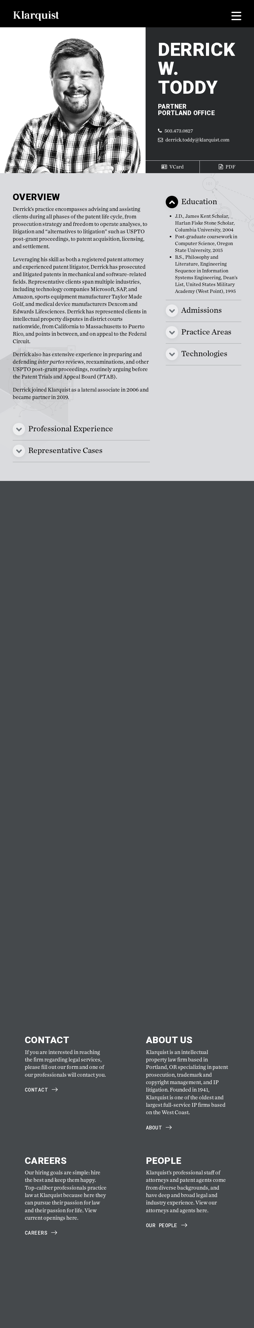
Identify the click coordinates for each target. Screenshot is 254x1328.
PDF (230, 167)
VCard (176, 167)
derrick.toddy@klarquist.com (197, 140)
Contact (36, 1089)
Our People (161, 1225)
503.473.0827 (178, 131)
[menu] (236, 16)
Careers (36, 1232)
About (154, 1127)
